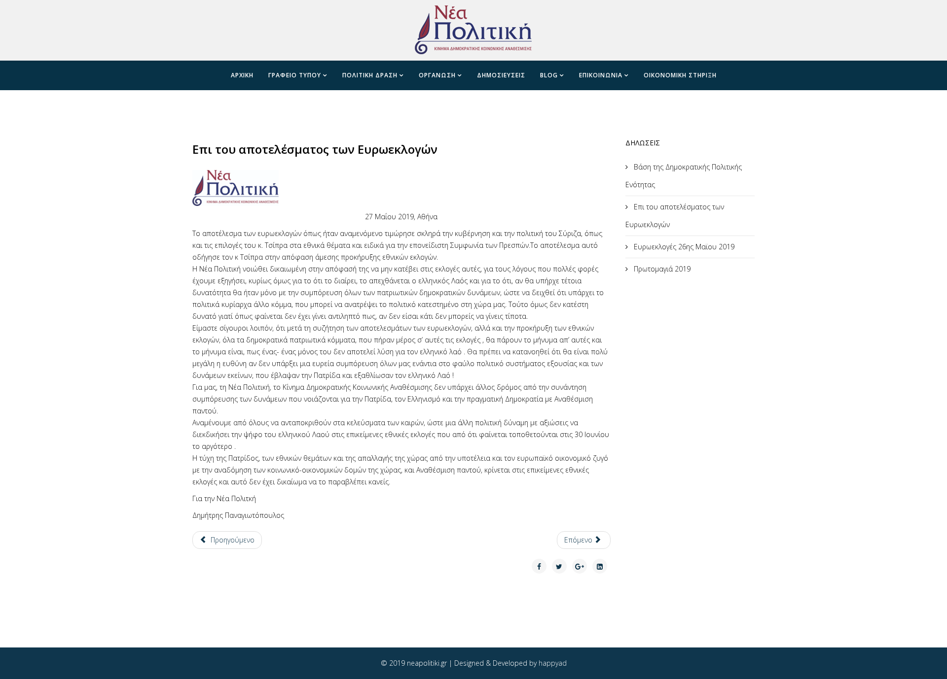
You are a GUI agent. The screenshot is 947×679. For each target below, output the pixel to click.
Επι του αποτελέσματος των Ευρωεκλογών (674, 215)
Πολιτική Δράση (370, 75)
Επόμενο (579, 539)
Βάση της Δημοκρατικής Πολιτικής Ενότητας (683, 175)
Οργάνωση (437, 75)
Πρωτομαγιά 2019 (661, 268)
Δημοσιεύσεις (501, 75)
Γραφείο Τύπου (294, 75)
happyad (553, 663)
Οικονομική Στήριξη (680, 75)
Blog (549, 75)
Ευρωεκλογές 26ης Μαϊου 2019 (683, 246)
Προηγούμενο (232, 539)
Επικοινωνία (600, 75)
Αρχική (242, 75)
